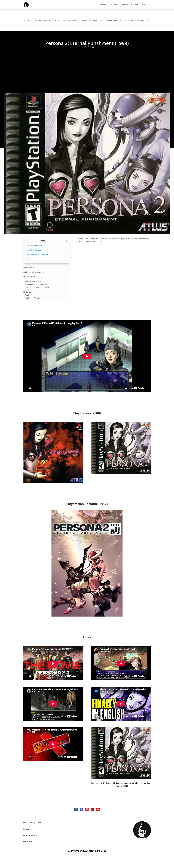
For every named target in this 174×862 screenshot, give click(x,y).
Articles (103, 5)
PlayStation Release (33, 250)
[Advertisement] (87, 69)
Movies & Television (130, 5)
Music (143, 5)
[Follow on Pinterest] (98, 809)
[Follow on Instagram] (87, 809)
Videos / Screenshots (34, 245)
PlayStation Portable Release (37, 254)
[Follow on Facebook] (76, 809)
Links (28, 259)
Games (114, 5)
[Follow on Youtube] (92, 809)
